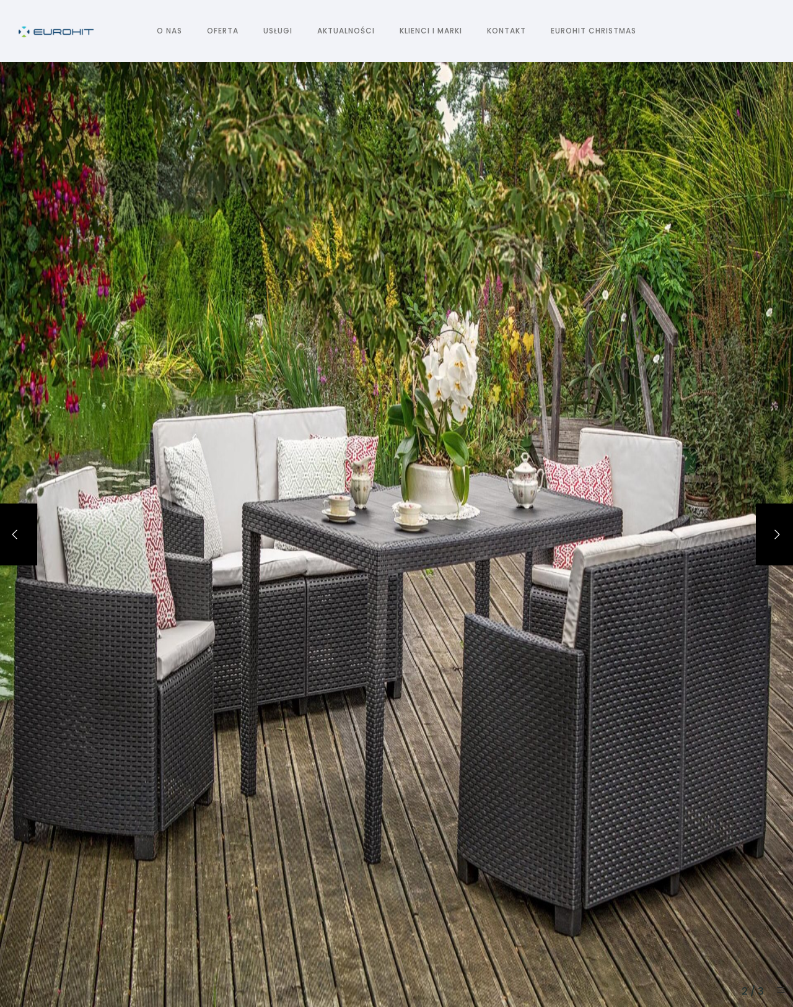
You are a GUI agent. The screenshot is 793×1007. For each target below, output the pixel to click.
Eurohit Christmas (593, 30)
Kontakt (506, 30)
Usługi (277, 30)
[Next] (774, 534)
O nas (169, 30)
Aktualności (346, 30)
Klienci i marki (431, 30)
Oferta (223, 30)
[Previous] (18, 534)
